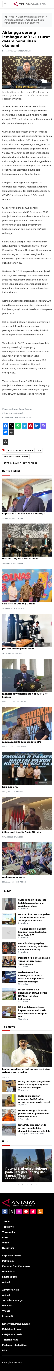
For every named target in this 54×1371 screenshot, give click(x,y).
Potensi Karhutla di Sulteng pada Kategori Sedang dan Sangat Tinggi (26, 1172)
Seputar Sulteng (11, 1255)
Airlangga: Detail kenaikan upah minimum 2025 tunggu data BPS (21, 740)
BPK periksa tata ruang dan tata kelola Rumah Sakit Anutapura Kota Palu (34, 917)
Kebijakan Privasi (11, 1329)
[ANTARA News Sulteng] (30, 4)
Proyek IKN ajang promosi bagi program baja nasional (26, 785)
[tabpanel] (27, 1165)
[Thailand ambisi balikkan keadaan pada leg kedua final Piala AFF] (9, 933)
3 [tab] (27, 1184)
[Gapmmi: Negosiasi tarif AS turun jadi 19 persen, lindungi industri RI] (27, 630)
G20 (39, 450)
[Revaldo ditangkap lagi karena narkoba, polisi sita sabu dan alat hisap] (9, 947)
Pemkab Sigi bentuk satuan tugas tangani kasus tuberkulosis (34, 961)
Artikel (6, 1282)
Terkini (6, 1221)
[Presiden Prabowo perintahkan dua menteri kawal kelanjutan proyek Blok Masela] (27, 675)
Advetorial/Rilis (10, 1289)
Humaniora (8, 1271)
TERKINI (7, 890)
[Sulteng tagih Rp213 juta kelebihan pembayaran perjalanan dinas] (9, 904)
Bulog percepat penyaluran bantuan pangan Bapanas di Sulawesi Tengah (34, 1084)
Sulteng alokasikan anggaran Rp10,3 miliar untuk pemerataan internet (34, 1099)
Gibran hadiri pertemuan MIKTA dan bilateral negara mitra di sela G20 (23, 557)
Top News (8, 1026)
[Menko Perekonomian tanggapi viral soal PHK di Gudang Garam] (27, 585)
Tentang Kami (10, 1339)
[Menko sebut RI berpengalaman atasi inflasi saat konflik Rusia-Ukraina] (27, 813)
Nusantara (8, 1248)
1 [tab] (18, 1184)
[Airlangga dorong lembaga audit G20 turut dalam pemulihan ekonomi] (27, 1050)
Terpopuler (8, 1232)
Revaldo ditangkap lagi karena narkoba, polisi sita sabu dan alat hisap (33, 946)
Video (5, 1242)
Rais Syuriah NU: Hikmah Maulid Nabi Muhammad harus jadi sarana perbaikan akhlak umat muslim (26, 1069)
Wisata (6, 1311)
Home (11, 16)
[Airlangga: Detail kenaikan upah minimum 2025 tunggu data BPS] (27, 723)
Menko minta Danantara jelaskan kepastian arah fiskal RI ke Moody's (23, 512)
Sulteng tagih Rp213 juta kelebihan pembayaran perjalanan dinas (32, 903)
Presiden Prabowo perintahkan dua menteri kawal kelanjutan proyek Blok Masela (25, 693)
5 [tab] (36, 1184)
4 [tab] (31, 1184)
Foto (5, 1141)
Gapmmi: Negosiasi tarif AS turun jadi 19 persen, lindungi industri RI (26, 647)
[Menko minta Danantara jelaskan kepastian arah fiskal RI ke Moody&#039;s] (27, 494)
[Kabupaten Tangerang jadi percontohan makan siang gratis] (27, 858)
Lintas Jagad (9, 1276)
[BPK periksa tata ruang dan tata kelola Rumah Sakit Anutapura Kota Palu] (9, 918)
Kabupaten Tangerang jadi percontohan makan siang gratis (26, 875)
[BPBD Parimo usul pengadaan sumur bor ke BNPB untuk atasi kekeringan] (9, 994)
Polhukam (8, 1261)
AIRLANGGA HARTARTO (16, 457)
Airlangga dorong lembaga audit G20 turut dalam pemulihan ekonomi (24, 21)
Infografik (7, 1316)
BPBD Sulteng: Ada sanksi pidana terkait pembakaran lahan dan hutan (33, 1113)
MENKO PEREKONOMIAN (20, 450)
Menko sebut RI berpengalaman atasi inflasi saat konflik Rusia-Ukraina (25, 830)
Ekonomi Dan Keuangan (31, 16)
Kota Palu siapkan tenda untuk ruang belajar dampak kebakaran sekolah (34, 1128)
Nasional (7, 1305)
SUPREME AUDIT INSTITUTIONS (20, 463)
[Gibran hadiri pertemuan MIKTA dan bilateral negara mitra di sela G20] (27, 540)
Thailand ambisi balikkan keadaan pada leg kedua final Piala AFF (32, 932)
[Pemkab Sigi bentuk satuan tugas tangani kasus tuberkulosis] (9, 962)
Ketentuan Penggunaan (16, 1324)
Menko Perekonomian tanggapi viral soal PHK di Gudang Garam (24, 602)
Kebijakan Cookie (12, 1334)
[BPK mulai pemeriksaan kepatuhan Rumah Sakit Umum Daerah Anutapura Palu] (9, 1011)
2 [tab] (22, 1184)
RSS (4, 1350)
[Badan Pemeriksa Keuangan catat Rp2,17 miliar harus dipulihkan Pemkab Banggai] (9, 976)
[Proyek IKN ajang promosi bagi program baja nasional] (27, 768)
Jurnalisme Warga (12, 1300)
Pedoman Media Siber (14, 1345)
